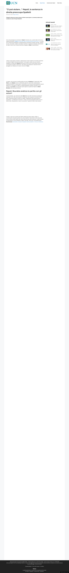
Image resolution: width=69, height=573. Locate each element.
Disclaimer (42, 571)
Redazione (31, 571)
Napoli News (42, 2)
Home (37, 2)
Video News (59, 2)
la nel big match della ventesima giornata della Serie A (26, 41)
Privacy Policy (36, 571)
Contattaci (42, 566)
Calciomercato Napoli (51, 2)
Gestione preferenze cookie (64, 572)
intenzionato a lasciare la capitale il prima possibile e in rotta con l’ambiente (27, 121)
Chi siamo (27, 571)
